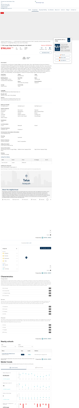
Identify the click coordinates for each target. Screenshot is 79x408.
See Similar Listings (45, 52)
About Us (57, 10)
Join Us (63, 10)
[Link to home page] (39, 3)
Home (29, 9)
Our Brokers (51, 9)
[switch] (42, 49)
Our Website (63, 60)
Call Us (63, 54)
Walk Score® (28, 242)
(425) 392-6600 (4, 7)
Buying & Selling (43, 9)
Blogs (68, 10)
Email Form (63, 57)
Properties (35, 10)
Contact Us (73, 9)
